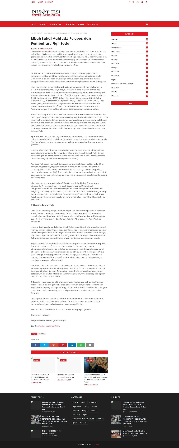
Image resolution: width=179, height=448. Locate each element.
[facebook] (129, 2)
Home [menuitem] (33, 24)
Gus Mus (129, 64)
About (40, 2)
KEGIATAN (129, 72)
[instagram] (137, 2)
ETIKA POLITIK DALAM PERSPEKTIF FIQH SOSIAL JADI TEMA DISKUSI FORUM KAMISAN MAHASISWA (54, 420)
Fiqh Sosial (129, 52)
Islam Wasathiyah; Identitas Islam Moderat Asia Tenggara (135, 432)
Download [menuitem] (70, 24)
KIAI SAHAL (129, 76)
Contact (49, 2)
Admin (35, 49)
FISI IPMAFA (97, 445)
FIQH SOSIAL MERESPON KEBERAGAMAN (51, 432)
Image (129, 68)
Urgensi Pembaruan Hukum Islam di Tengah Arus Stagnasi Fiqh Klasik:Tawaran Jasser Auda (96, 378)
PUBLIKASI (129, 88)
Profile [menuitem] (42, 24)
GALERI (129, 56)
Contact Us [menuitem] (92, 24)
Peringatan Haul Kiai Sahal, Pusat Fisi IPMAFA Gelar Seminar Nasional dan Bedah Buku (53, 406)
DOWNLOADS (129, 47)
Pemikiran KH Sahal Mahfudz (129, 84)
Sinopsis (130, 96)
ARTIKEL (39, 33)
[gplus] (146, 2)
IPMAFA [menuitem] (81, 24)
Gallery (129, 60)
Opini (129, 80)
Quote (129, 92)
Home (33, 2)
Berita (130, 43)
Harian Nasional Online (49, 326)
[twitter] (133, 2)
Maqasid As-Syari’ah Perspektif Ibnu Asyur (65, 376)
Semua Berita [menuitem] (55, 24)
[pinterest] (142, 2)
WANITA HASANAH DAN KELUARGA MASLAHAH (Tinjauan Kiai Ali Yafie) (40, 377)
